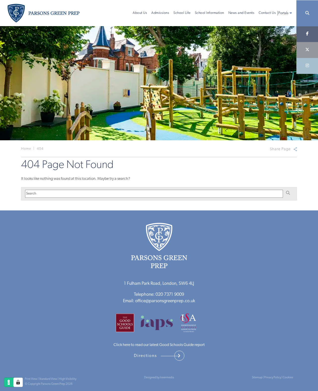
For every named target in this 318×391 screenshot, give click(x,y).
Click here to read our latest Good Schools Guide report (159, 345)
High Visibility (67, 379)
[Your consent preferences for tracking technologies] (18, 382)
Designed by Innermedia (159, 377)
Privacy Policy (272, 377)
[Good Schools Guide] (127, 325)
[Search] (307, 13)
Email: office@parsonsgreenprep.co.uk (159, 301)
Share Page (280, 149)
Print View (31, 379)
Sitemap (257, 377)
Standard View (48, 379)
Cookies (288, 377)
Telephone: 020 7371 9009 (159, 295)
